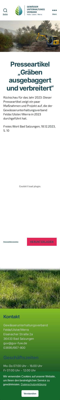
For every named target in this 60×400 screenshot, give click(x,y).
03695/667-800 (14, 347)
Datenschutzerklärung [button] (33, 384)
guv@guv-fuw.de (15, 343)
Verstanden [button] (30, 393)
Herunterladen (42, 241)
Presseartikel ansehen (10, 242)
